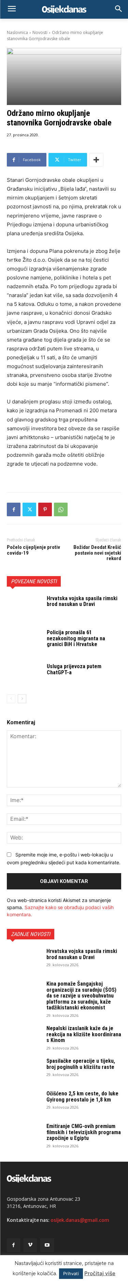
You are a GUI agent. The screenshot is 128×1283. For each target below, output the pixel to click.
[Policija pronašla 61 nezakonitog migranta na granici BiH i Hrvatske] (24, 641)
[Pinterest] (45, 509)
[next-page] (22, 698)
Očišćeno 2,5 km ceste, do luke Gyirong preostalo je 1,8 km (82, 1096)
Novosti (39, 32)
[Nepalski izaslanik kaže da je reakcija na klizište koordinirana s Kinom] (24, 1037)
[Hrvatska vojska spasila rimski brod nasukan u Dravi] (24, 607)
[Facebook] (13, 509)
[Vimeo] (30, 1245)
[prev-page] (11, 698)
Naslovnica (17, 32)
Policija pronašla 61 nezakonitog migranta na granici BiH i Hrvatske (76, 638)
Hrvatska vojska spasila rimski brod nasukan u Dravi (82, 601)
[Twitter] (29, 509)
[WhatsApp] (61, 509)
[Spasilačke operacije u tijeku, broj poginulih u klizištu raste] (24, 1070)
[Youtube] (47, 1245)
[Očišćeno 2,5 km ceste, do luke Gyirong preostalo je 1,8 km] (24, 1102)
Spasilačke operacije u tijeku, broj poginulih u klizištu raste (80, 1064)
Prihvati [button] (71, 1273)
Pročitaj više (99, 1273)
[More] (96, 160)
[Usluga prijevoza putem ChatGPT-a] (24, 675)
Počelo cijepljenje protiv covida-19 (33, 550)
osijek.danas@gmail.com (80, 1220)
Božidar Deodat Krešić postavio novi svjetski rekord (97, 552)
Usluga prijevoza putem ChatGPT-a (74, 669)
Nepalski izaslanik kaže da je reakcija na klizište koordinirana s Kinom (83, 1034)
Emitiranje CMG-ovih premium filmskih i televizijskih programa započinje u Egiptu (83, 1132)
